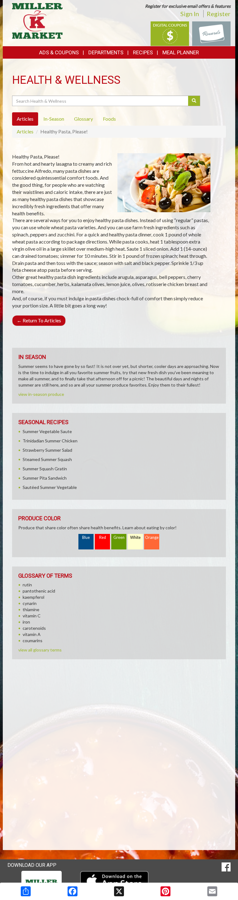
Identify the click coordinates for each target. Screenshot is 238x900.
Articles (25, 131)
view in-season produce (41, 394)
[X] (119, 891)
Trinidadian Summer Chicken (50, 440)
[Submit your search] (194, 101)
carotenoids (34, 628)
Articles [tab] (25, 119)
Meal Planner (180, 52)
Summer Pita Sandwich (45, 478)
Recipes (143, 52)
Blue (86, 537)
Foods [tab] (109, 119)
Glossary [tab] (83, 119)
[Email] (212, 891)
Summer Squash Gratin (45, 468)
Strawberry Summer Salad (47, 450)
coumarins (32, 640)
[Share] (26, 891)
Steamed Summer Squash (47, 459)
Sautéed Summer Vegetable (50, 487)
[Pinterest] (165, 891)
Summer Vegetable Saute (47, 431)
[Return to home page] (37, 20)
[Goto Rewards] (211, 33)
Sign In (189, 13)
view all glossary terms (40, 649)
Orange (152, 537)
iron (26, 622)
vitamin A (32, 634)
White (135, 537)
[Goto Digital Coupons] (170, 33)
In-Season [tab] (53, 119)
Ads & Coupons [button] (59, 52)
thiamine (31, 609)
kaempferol (33, 597)
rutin (27, 584)
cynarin (30, 603)
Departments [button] (105, 52)
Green (119, 537)
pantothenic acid (39, 590)
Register (219, 13)
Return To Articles (39, 320)
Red (102, 537)
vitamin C (32, 615)
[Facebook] (72, 891)
